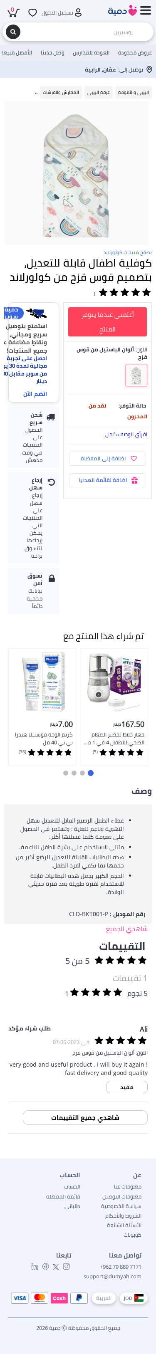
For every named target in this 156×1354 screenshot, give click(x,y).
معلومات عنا (127, 1186)
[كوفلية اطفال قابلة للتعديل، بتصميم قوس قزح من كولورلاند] (78, 174)
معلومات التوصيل (121, 1196)
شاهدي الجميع (127, 928)
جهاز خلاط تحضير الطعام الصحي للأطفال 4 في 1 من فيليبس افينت (114, 739)
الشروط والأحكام (123, 1215)
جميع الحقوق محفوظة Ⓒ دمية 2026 (78, 1328)
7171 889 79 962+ (120, 1266)
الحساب (72, 1186)
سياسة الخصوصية (121, 1206)
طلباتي (72, 1206)
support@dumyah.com (112, 1276)
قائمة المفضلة (63, 1196)
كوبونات (132, 1234)
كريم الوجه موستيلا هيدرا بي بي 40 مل (44, 738)
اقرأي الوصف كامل (126, 434)
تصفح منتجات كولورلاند (128, 252)
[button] (90, 773)
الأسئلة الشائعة (124, 1225)
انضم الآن (35, 394)
